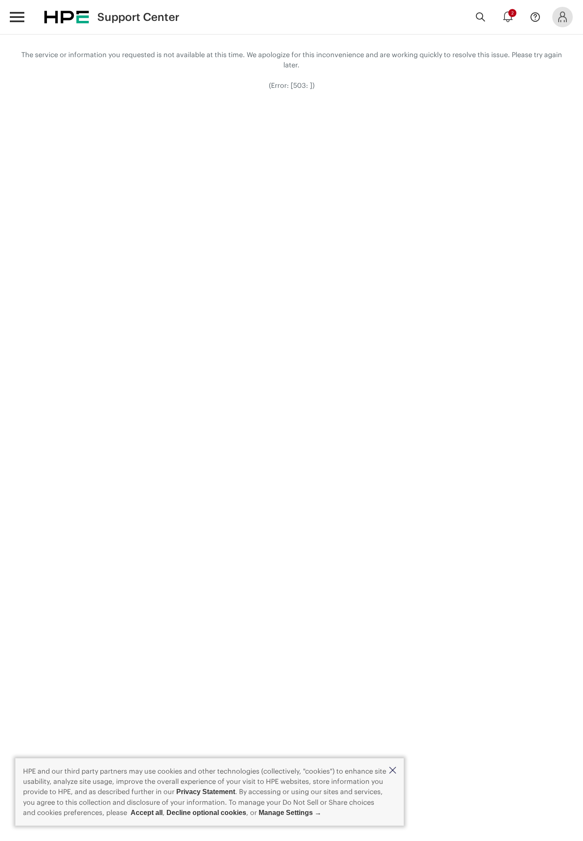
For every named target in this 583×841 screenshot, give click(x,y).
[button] (392, 771)
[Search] (480, 17)
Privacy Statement (205, 791)
